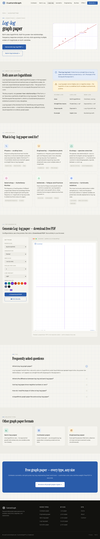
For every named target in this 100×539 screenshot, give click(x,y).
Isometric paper (44, 525)
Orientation (9, 251)
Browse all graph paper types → (50, 484)
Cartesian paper (44, 511)
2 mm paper (63, 518)
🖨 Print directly (15, 299)
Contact (83, 518)
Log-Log (50, 3)
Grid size (8, 258)
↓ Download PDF (15, 294)
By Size (76, 3)
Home (3, 13)
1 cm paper (63, 511)
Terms (96, 534)
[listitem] (50, 369)
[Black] (9, 286)
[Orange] (22, 283)
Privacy (91, 534)
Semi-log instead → (12, 53)
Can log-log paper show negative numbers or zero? (49, 385)
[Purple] (12, 283)
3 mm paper (63, 514)
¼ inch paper (64, 521)
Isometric (59, 3)
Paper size (8, 243)
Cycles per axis (10, 265)
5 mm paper (63, 525)
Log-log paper (44, 521)
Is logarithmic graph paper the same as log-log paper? (49, 397)
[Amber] (18, 283)
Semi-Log (42, 3)
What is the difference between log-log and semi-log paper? (49, 379)
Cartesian (34, 3)
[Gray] (6, 286)
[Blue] (6, 283)
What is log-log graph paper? (50, 366)
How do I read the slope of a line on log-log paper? (49, 391)
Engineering (68, 3)
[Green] (9, 283)
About (82, 514)
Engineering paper (45, 514)
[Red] (15, 283)
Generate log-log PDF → (14, 47)
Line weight (9, 273)
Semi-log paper (44, 518)
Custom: (7, 290)
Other (83, 3)
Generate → (92, 3)
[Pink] (25, 283)
